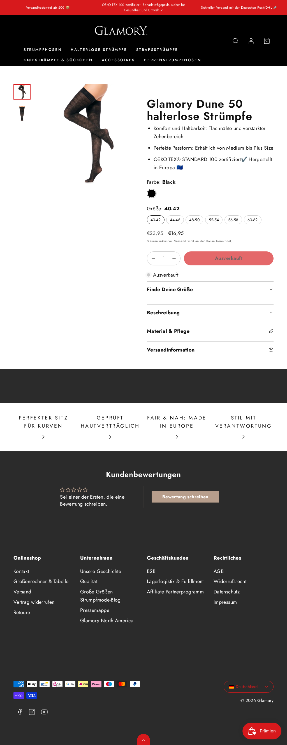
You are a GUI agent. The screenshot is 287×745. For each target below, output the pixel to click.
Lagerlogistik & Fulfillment (175, 581)
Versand (180, 241)
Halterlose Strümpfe (99, 49)
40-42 (158, 220)
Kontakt (21, 571)
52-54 (216, 220)
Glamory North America (107, 620)
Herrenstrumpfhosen (172, 60)
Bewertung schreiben (185, 497)
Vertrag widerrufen (33, 602)
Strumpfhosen (43, 49)
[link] (251, 41)
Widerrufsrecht (230, 581)
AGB (219, 571)
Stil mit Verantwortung (243, 422)
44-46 (177, 220)
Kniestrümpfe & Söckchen (58, 60)
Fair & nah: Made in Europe (177, 422)
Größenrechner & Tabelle (40, 581)
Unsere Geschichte (100, 571)
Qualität (88, 581)
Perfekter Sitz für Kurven (43, 422)
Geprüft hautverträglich (110, 422)
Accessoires (118, 60)
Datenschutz (227, 591)
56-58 (235, 220)
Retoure (21, 612)
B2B (151, 571)
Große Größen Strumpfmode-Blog (100, 595)
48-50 (196, 220)
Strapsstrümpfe (157, 49)
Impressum (225, 602)
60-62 (254, 220)
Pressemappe (94, 610)
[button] (235, 41)
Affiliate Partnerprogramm (175, 591)
